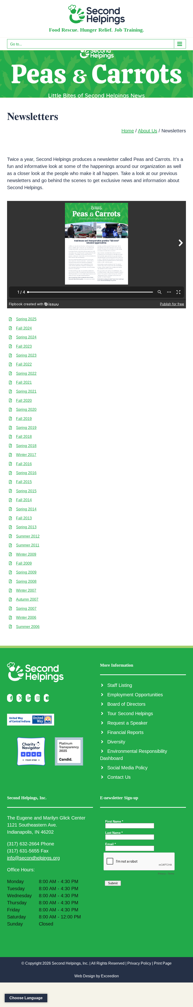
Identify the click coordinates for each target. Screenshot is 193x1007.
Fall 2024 (24, 328)
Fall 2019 (24, 419)
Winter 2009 (26, 554)
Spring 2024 (26, 337)
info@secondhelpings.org (33, 857)
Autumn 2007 (27, 599)
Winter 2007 (26, 590)
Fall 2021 (24, 382)
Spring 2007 (26, 609)
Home (127, 130)
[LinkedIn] (29, 698)
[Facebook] (11, 698)
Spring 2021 (26, 391)
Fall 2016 (24, 464)
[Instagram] (38, 698)
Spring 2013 (26, 527)
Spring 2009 (26, 572)
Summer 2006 (28, 627)
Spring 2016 (26, 473)
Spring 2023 (26, 355)
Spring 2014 (26, 509)
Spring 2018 (26, 446)
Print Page (163, 963)
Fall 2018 (24, 437)
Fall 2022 (24, 364)
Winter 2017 (26, 455)
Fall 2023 (24, 346)
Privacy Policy (139, 963)
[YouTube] (48, 698)
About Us (147, 130)
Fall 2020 (24, 401)
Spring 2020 (26, 410)
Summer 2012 (28, 536)
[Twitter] (20, 698)
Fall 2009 (24, 563)
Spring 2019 (26, 428)
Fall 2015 (24, 482)
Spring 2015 (26, 491)
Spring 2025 (26, 319)
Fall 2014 (24, 500)
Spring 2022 (26, 373)
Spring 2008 (26, 581)
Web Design (84, 976)
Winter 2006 (26, 618)
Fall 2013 (24, 518)
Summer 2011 (27, 545)
